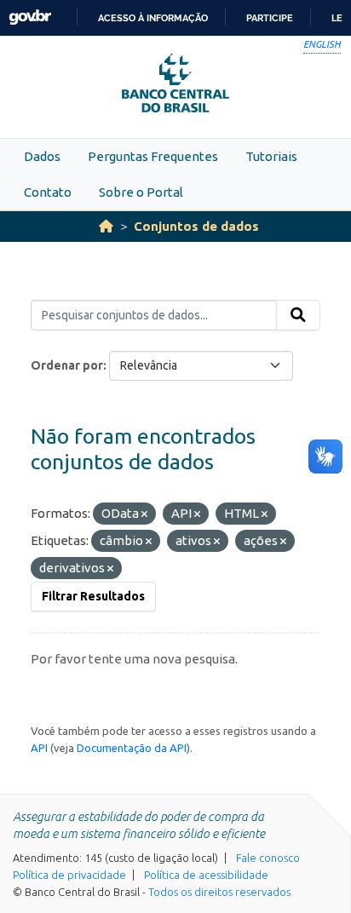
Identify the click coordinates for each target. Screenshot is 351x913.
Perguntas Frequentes (153, 156)
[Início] (106, 226)
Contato (48, 192)
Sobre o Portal (141, 192)
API (39, 748)
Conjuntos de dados (196, 226)
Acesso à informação (153, 18)
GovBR (30, 17)
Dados (42, 156)
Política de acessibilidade (206, 875)
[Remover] (144, 514)
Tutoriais (271, 156)
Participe (269, 18)
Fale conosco (268, 858)
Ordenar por (67, 365)
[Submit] (298, 315)
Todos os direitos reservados (219, 892)
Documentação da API (132, 748)
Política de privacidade (69, 875)
